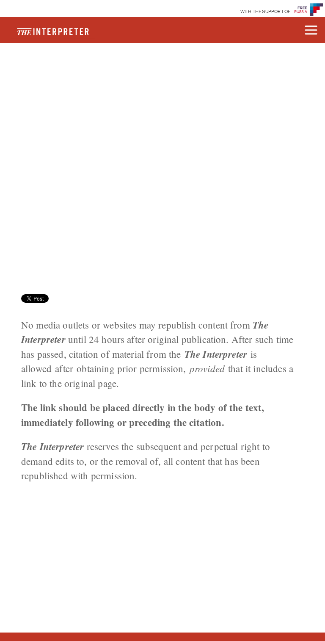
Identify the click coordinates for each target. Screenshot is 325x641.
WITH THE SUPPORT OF (265, 11)
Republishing (71, 71)
